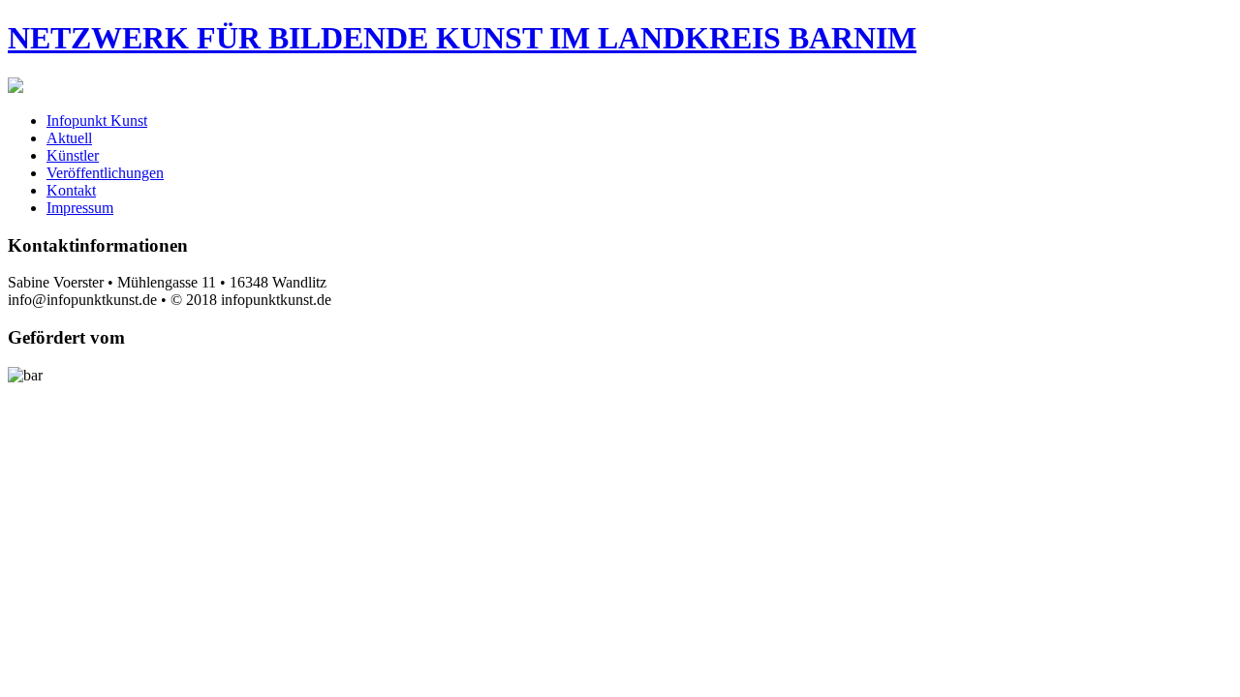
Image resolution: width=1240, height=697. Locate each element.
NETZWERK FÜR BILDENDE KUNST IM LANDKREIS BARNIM (462, 37)
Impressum (79, 207)
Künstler (72, 155)
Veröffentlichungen (105, 173)
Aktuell (69, 138)
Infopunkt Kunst (96, 120)
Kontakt (71, 190)
